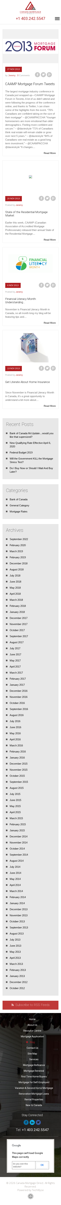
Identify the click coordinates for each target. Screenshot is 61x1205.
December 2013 (18, 909)
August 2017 (17, 642)
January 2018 (17, 612)
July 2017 (15, 648)
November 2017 (18, 624)
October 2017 (17, 630)
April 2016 (15, 739)
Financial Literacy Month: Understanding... (20, 300)
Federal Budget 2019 (21, 452)
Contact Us (32, 1048)
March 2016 (16, 745)
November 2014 (18, 842)
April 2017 (15, 666)
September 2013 (19, 927)
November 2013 (18, 915)
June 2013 (15, 945)
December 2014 (18, 836)
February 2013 (18, 970)
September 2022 (19, 539)
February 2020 (18, 545)
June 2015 (15, 800)
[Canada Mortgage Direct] (30, 7)
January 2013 (17, 976)
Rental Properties (34, 1099)
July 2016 (15, 721)
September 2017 (19, 636)
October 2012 (17, 988)
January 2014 (17, 903)
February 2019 (18, 557)
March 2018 (16, 599)
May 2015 (15, 806)
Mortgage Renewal (34, 1070)
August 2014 (17, 860)
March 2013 (16, 963)
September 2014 (19, 854)
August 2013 (17, 933)
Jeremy (12, 75)
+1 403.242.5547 (30, 18)
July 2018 (15, 575)
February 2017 (18, 678)
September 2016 (19, 709)
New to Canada (34, 1105)
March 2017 (16, 672)
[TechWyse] (30, 1195)
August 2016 (17, 715)
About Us (32, 1025)
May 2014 (15, 878)
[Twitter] (43, 74)
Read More (50, 153)
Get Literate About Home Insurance (27, 382)
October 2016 (17, 703)
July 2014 (15, 866)
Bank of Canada (18, 499)
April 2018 (15, 593)
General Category (19, 505)
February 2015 (18, 824)
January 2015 (17, 830)
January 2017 (17, 684)
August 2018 (17, 569)
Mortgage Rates (18, 511)
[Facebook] (37, 74)
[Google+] (49, 74)
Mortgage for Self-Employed (34, 1082)
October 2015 (17, 775)
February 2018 (18, 605)
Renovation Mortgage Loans (34, 1093)
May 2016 (15, 733)
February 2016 (18, 751)
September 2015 (19, 781)
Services (33, 1059)
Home (32, 1019)
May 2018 (15, 587)
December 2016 (18, 690)
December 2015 (18, 763)
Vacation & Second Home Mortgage (34, 1088)
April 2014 (15, 885)
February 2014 (18, 897)
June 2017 (15, 654)
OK (42, 1165)
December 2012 (18, 982)
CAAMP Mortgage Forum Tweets (30, 84)
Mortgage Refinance (34, 1065)
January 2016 (17, 757)
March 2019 (16, 551)
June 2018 (15, 581)
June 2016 (15, 727)
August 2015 (17, 787)
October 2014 (17, 848)
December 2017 (18, 618)
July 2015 (15, 794)
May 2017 (15, 660)
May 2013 (15, 951)
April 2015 (15, 812)
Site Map (32, 1053)
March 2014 (16, 891)
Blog (32, 1042)
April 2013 (15, 957)
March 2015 (16, 818)
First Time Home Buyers (34, 1076)
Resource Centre (32, 1030)
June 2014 (15, 872)
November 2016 (18, 696)
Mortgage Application (32, 1036)
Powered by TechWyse (30, 1190)
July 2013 (15, 939)
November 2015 (18, 769)
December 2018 (18, 563)
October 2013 (17, 921)
